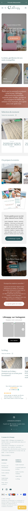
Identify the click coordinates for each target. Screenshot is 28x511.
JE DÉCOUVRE (14, 36)
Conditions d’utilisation (7, 506)
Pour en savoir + (6, 455)
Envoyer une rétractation (5, 466)
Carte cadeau (5, 472)
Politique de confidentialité (8, 500)
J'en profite (14, 266)
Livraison (4, 463)
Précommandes (6, 470)
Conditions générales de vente (9, 505)
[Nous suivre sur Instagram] (7, 489)
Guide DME (19, 476)
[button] (2, 399)
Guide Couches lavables (20, 472)
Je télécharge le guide (14, 238)
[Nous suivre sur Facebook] (3, 489)
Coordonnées (19, 500)
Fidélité (4, 475)
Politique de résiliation (17, 502)
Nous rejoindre (14, 340)
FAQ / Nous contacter (5, 483)
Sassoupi (12, 141)
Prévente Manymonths (14, 2)
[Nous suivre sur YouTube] (10, 489)
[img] (14, 388)
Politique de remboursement (8, 503)
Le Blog (18, 479)
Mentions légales (6, 502)
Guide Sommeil (20, 464)
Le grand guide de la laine (14, 304)
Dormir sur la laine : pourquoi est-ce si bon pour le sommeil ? (12, 373)
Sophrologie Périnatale (5, 479)
